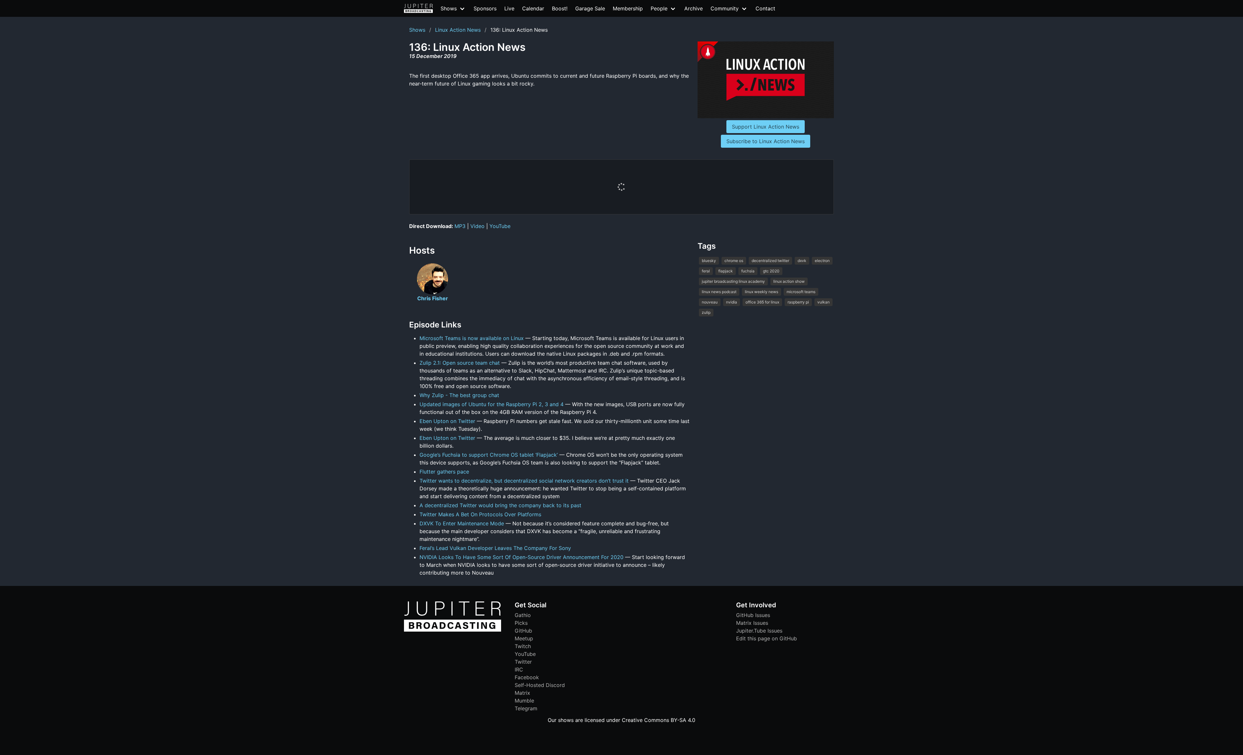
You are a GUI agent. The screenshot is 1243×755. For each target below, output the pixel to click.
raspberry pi (798, 302)
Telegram (526, 708)
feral (706, 271)
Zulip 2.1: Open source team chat (460, 363)
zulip (706, 312)
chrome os (733, 260)
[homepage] (418, 8)
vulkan (823, 302)
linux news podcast (719, 291)
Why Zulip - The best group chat (459, 395)
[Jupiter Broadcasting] (452, 630)
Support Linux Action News (765, 126)
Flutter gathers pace (444, 471)
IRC (519, 669)
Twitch (523, 646)
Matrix (522, 693)
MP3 (459, 226)
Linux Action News (458, 30)
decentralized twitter (770, 260)
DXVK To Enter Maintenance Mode (462, 523)
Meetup (524, 638)
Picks (521, 623)
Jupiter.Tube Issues (759, 630)
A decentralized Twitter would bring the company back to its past (500, 505)
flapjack (725, 271)
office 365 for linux (762, 302)
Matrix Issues (752, 623)
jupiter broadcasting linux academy (733, 281)
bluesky (709, 260)
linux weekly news (761, 291)
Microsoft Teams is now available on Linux (472, 338)
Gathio (523, 615)
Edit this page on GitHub (766, 638)
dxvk (802, 260)
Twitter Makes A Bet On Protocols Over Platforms (480, 514)
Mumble (524, 700)
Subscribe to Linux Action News (765, 141)
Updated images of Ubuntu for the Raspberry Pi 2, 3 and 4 (492, 404)
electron (822, 260)
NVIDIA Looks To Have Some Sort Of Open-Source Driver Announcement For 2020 (521, 557)
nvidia (731, 302)
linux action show (789, 281)
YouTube (499, 226)
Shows (417, 30)
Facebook (527, 677)
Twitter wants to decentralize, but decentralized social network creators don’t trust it (524, 480)
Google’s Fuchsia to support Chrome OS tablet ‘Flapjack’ (489, 455)
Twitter (523, 661)
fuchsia (748, 271)
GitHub (523, 630)
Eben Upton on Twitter (447, 421)
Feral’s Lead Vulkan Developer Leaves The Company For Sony (495, 548)
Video (477, 226)
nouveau (710, 302)
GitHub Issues (753, 615)
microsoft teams (801, 291)
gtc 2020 (771, 271)
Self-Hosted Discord (540, 685)
